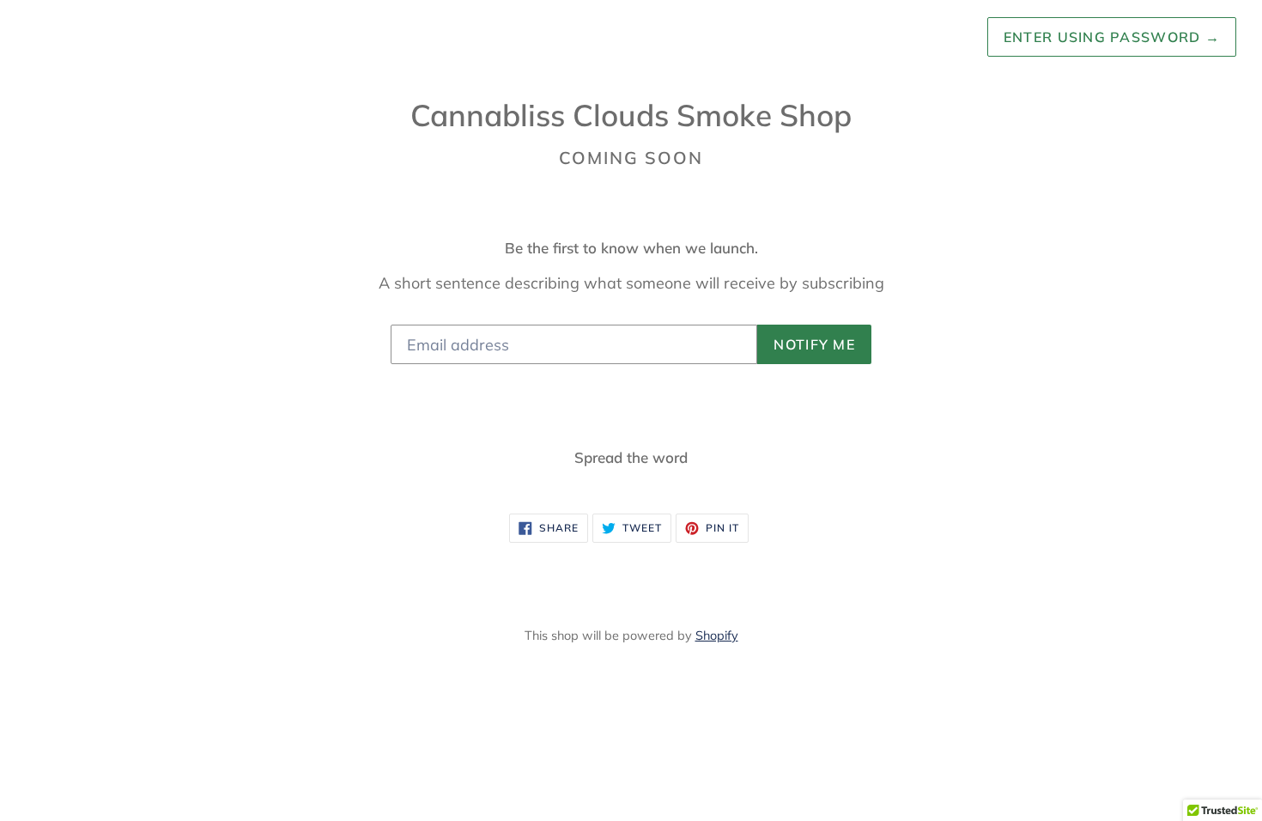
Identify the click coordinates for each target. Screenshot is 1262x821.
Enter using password (1112, 37)
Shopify (716, 635)
